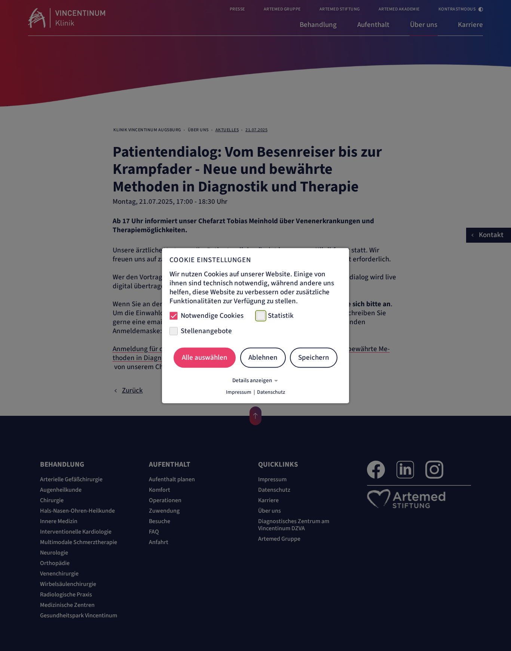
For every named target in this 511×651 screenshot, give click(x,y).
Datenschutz (271, 392)
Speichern (313, 358)
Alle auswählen (204, 358)
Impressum (238, 392)
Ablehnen (263, 358)
